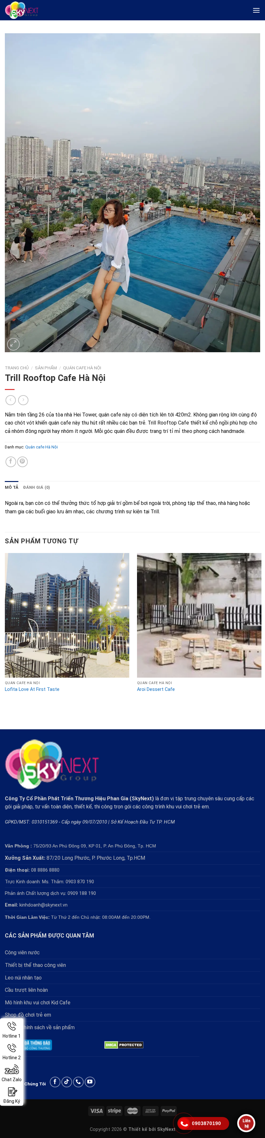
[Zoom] (13, 344)
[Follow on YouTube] (90, 1082)
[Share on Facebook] (10, 461)
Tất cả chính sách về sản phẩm (40, 1027)
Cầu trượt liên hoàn (26, 990)
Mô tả (11, 487)
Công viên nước (22, 952)
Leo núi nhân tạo (23, 978)
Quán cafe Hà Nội (82, 367)
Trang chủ (17, 367)
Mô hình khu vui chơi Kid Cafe (37, 1003)
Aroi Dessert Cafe (156, 689)
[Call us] (78, 1082)
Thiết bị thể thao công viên (35, 965)
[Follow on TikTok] (66, 1082)
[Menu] (256, 10)
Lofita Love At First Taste (32, 689)
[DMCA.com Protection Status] (123, 1044)
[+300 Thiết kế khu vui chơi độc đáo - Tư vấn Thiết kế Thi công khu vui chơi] (28, 10)
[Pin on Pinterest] (22, 461)
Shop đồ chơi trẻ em (28, 1015)
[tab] (11, 487)
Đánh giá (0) (36, 487)
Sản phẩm (46, 367)
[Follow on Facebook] (55, 1082)
